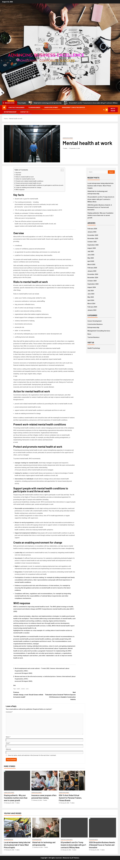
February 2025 (92, 268)
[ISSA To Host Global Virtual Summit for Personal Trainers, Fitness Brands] (72, 780)
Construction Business (16, 107)
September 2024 (92, 284)
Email (8, 743)
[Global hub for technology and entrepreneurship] (45, 827)
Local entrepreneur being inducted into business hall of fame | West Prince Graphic (100, 186)
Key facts (18, 172)
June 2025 (90, 255)
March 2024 (91, 303)
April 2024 (90, 300)
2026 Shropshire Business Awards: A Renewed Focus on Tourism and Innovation (99, 207)
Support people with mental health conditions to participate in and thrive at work (39, 185)
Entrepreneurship (10, 112)
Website (8, 749)
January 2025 (91, 271)
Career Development (51, 107)
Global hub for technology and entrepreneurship (20, 103)
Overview (18, 175)
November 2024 (92, 277)
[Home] (4, 107)
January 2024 (91, 310)
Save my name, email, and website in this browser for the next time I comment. (32, 755)
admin (65, 148)
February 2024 (92, 307)
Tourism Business (34, 107)
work (27, 688)
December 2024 (92, 274)
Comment (9, 712)
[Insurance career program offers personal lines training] (44, 780)
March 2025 (91, 264)
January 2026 (91, 232)
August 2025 (91, 248)
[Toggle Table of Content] (61, 170)
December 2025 (92, 235)
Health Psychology (93, 348)
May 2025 (90, 258)
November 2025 (92, 238)
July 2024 (90, 290)
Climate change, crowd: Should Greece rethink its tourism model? (28, 695)
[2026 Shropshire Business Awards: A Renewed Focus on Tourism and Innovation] (102, 827)
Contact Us (24, 112)
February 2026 (92, 228)
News (89, 334)
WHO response (20, 189)
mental (23, 688)
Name (8, 737)
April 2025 (90, 261)
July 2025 (90, 251)
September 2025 (92, 245)
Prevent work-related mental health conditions (29, 181)
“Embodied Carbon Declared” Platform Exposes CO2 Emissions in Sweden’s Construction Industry (60, 696)
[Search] (104, 109)
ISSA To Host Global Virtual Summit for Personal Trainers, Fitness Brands (70, 798)
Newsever (66, 858)
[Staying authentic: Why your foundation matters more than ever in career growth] (17, 780)
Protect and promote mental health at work (28, 183)
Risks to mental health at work (25, 177)
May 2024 (90, 297)
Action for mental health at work (25, 179)
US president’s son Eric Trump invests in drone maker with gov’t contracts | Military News (68, 103)
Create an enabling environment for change (28, 187)
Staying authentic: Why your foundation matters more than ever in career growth (15, 798)
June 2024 (90, 294)
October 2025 (92, 242)
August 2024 (91, 287)
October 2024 (92, 281)
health (18, 688)
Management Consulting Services (73, 107)
